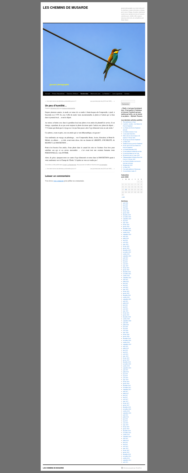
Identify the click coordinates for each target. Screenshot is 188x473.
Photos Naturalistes (58, 94)
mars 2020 (125, 332)
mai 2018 (125, 376)
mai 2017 (125, 397)
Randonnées (84, 94)
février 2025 (126, 224)
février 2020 (126, 334)
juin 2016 (125, 419)
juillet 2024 (126, 238)
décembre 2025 (127, 215)
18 (126, 189)
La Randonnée (71, 165)
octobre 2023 (126, 254)
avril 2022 (125, 287)
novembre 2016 (127, 409)
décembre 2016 (127, 407)
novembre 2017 (127, 387)
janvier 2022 (126, 293)
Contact (126, 94)
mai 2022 (125, 285)
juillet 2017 (126, 393)
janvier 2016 (126, 428)
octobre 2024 (126, 232)
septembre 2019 (127, 344)
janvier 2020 (126, 336)
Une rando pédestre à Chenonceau (131, 169)
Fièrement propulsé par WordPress (132, 468)
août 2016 (125, 415)
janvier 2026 (126, 213)
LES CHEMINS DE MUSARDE (65, 7)
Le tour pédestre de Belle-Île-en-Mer (132, 151)
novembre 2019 (127, 340)
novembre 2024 (127, 230)
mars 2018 (125, 379)
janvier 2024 (126, 248)
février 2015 (126, 450)
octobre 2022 (126, 275)
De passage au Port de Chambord (131, 139)
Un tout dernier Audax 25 (129, 171)
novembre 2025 (127, 217)
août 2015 (125, 438)
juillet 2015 (126, 440)
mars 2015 (125, 448)
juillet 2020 (126, 324)
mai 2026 (125, 207)
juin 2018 (125, 374)
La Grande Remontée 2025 (130, 149)
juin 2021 (125, 305)
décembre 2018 (127, 362)
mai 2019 (125, 352)
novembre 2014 (127, 456)
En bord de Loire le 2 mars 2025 (131, 155)
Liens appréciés (117, 94)
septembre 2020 (127, 321)
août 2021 (125, 301)
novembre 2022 (127, 273)
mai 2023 (125, 262)
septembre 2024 (127, 234)
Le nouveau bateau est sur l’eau (131, 153)
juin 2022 (125, 283)
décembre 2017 (127, 385)
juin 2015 (125, 442)
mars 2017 (125, 401)
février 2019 (126, 358)
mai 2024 (125, 240)
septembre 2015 (127, 436)
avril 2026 (125, 209)
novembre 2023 (127, 252)
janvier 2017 (126, 405)
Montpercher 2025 (128, 165)
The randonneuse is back (129, 122)
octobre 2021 (126, 297)
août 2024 (125, 236)
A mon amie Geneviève (129, 134)
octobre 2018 (126, 366)
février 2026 (126, 211)
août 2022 (125, 279)
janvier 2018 (126, 383)
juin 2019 (125, 350)
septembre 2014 (127, 460)
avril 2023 (125, 264)
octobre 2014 (126, 458)
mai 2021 (125, 307)
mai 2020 (125, 328)
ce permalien (103, 165)
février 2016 (126, 427)
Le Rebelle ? (106, 94)
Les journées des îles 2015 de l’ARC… (102, 101)
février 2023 (126, 268)
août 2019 (125, 346)
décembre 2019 (127, 338)
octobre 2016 (126, 411)
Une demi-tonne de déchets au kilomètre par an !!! (60, 101)
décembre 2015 (127, 430)
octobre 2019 (126, 342)
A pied (65, 165)
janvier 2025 (126, 226)
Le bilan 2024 (126, 167)
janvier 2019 (126, 360)
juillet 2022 (126, 281)
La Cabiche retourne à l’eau (130, 132)
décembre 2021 (127, 295)
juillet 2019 (126, 348)
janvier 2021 (126, 315)
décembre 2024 (127, 228)
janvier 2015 (126, 452)
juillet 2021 (126, 303)
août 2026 (125, 203)
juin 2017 (125, 395)
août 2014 (125, 462)
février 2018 (126, 381)
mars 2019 (125, 356)
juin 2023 (125, 260)
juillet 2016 (126, 417)
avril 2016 (125, 423)
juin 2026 (125, 205)
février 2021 (126, 313)
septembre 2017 (127, 389)
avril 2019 (125, 354)
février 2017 (126, 403)
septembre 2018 (127, 368)
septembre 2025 (127, 218)
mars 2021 (125, 311)
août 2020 (125, 323)
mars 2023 (125, 266)
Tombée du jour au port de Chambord (132, 143)
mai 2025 (125, 220)
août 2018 (125, 370)
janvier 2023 (126, 270)
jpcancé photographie (68, 108)
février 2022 (126, 291)
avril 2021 (125, 309)
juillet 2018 (126, 372)
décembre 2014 (127, 454)
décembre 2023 (127, 250)
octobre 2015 (126, 434)
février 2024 (126, 246)
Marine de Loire (95, 94)
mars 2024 (125, 244)
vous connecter (58, 181)
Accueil (47, 94)
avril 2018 (125, 377)
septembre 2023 (127, 256)
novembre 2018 (127, 364)
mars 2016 (125, 425)
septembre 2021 (127, 299)
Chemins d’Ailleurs (72, 94)
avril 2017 (125, 399)
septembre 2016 (127, 413)
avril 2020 (125, 330)
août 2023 (125, 258)
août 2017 (125, 391)
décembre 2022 (127, 271)
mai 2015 (125, 444)
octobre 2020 (126, 319)
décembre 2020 (127, 317)
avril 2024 (125, 242)
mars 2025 (125, 222)
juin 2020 (125, 326)
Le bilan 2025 (126, 141)
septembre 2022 (127, 277)
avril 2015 (125, 446)
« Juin (123, 197)
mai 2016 (125, 421)
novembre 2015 (127, 432)
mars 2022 (125, 289)
